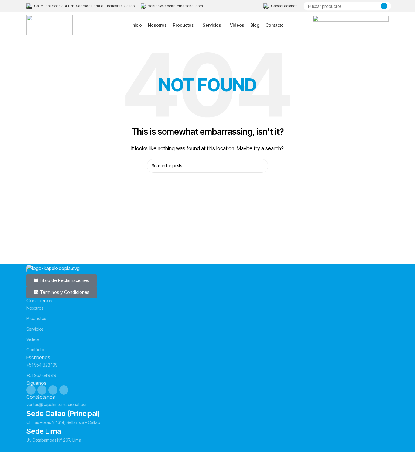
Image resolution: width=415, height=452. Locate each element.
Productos (36, 318)
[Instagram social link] (41, 390)
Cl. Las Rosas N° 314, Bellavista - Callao (63, 422)
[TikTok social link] (63, 390)
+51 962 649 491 (41, 375)
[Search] (384, 6)
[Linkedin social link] (52, 390)
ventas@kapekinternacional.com (57, 404)
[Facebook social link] (31, 390)
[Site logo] (49, 25)
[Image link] (56, 269)
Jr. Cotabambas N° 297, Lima (53, 440)
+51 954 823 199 (41, 364)
